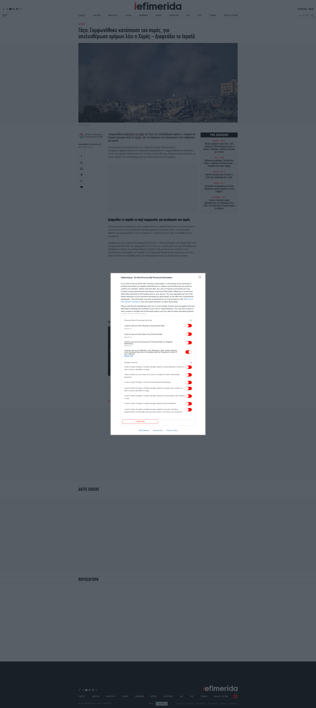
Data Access (158, 430)
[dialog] (158, 354)
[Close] (200, 277)
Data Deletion (144, 430)
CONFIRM (140, 422)
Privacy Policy (172, 430)
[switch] (188, 325)
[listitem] (158, 320)
